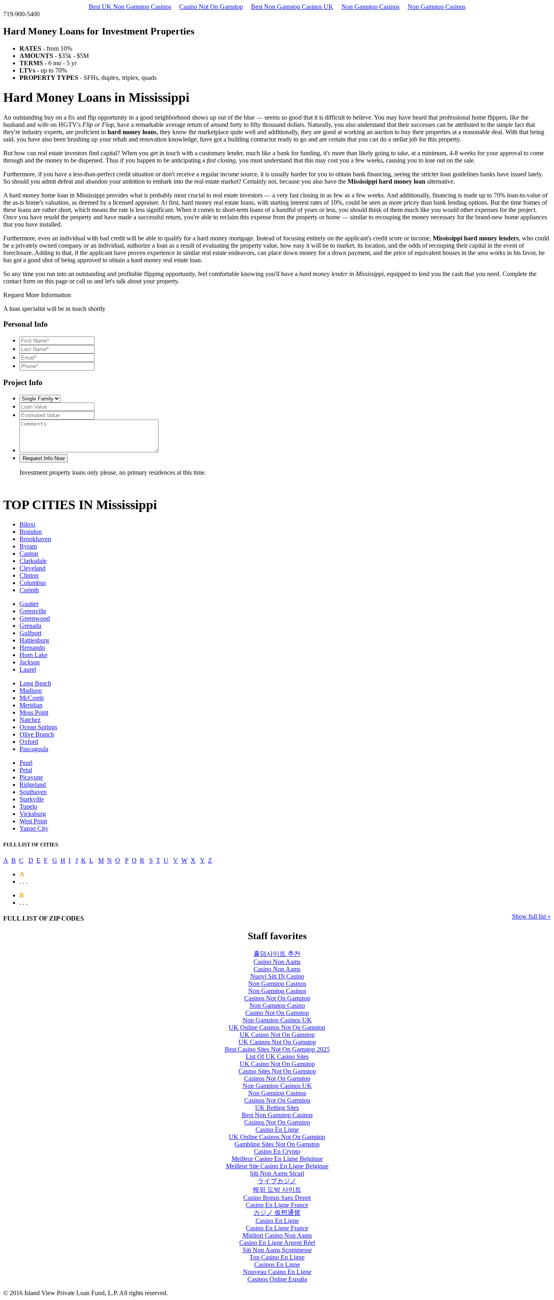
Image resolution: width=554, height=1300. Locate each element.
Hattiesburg (34, 640)
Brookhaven (35, 538)
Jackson (29, 662)
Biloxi (27, 524)
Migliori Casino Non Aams (277, 1235)
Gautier (29, 603)
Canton (28, 553)
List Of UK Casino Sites (277, 1056)
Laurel (27, 669)
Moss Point (33, 712)
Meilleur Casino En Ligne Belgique (277, 1158)
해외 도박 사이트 (277, 1189)
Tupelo (28, 806)
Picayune (31, 777)
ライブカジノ (277, 1181)
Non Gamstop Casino (277, 1005)
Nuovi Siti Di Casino (277, 976)
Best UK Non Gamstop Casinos (130, 6)
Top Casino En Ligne (277, 1257)
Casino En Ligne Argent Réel (277, 1242)
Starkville (31, 799)
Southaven (33, 791)
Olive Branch (36, 734)
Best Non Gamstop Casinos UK (292, 6)
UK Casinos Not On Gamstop (277, 1042)
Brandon (30, 531)
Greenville (32, 611)
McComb (31, 697)
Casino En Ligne (277, 1129)
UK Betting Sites (277, 1107)
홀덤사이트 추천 (277, 953)
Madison (30, 690)
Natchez (30, 719)
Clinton (29, 575)
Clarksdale (33, 560)
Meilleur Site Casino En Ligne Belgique (277, 1166)
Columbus (32, 582)
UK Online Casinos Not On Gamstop (277, 1027)
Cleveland (32, 568)
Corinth (29, 590)
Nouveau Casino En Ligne (277, 1271)
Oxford (28, 741)
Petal (25, 770)
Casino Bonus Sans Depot (277, 1197)
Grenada (30, 625)
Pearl (25, 762)
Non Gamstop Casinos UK (277, 1020)
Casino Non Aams (277, 961)
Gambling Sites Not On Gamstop (277, 1144)
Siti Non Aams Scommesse (277, 1249)
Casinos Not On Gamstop (277, 998)
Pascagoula (33, 748)
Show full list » (531, 916)
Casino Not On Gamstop (211, 6)
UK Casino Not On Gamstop (277, 1034)
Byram (28, 546)
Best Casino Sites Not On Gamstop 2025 (277, 1049)
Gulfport (30, 633)
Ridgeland (32, 784)
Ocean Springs (38, 727)
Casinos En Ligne (277, 1264)
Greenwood (34, 618)
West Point (33, 821)
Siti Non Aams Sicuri (277, 1173)
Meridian (31, 705)
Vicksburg (32, 813)
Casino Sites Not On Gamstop (277, 1071)
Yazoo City (33, 828)
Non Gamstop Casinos (370, 6)
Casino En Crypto (277, 1151)
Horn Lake (33, 654)
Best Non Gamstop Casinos (277, 1115)
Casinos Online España (277, 1279)
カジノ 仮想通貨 (277, 1212)
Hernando (32, 647)
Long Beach (35, 683)
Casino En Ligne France (277, 1204)
